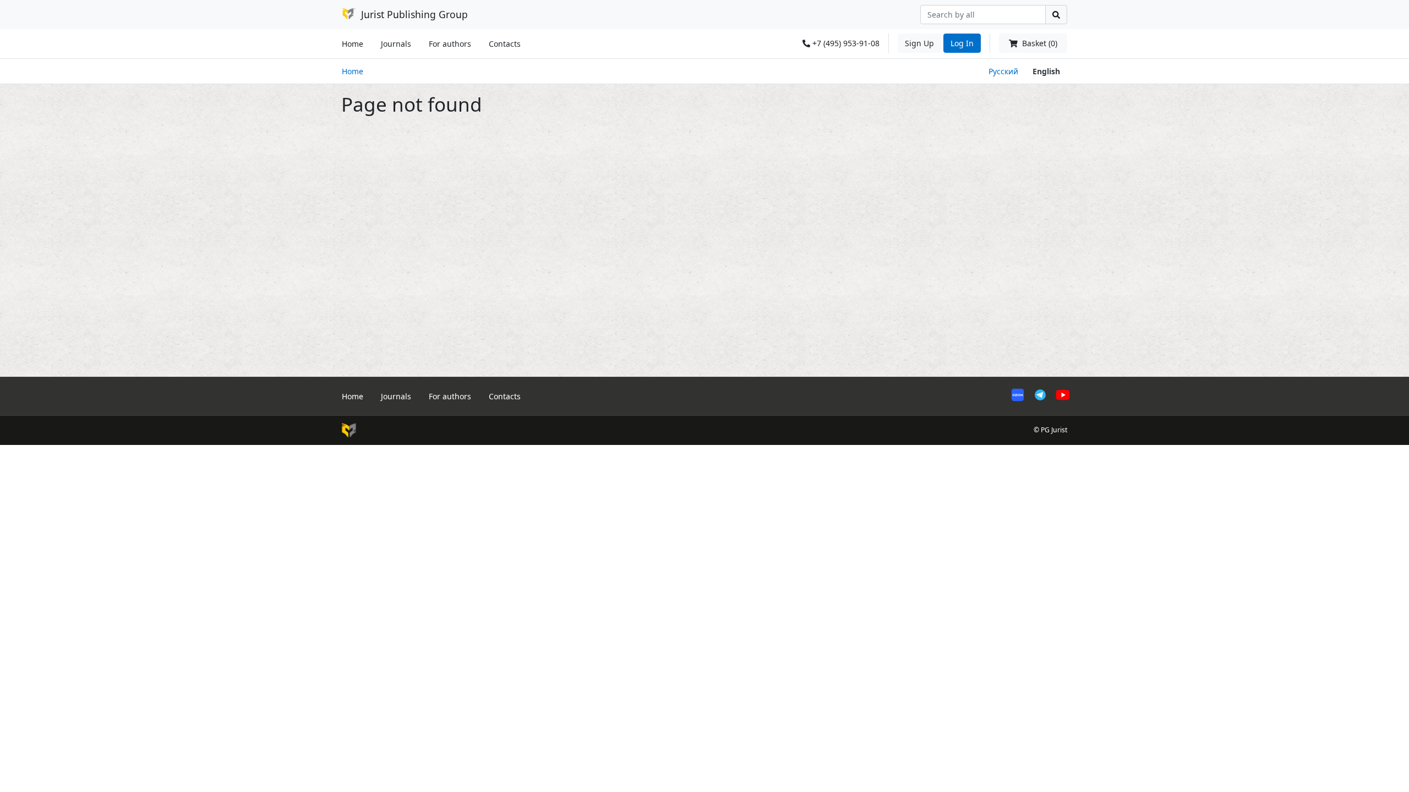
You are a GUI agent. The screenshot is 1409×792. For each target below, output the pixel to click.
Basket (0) (1038, 43)
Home (352, 43)
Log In (962, 43)
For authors (450, 43)
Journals (396, 43)
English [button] (1046, 71)
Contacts (505, 43)
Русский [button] (1003, 71)
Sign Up (919, 43)
